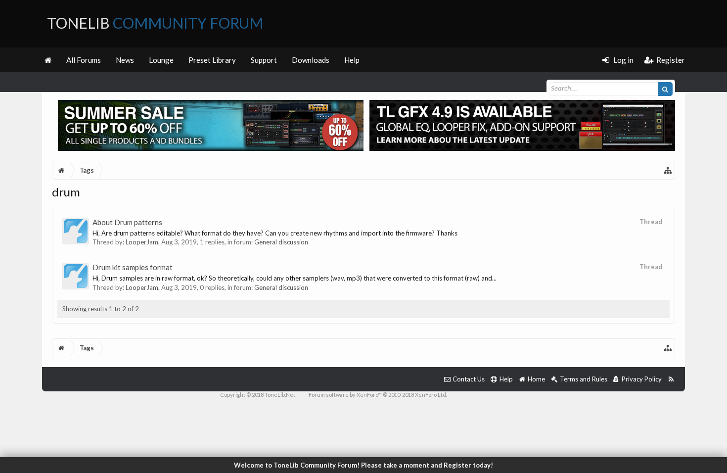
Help (352, 59)
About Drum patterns (127, 222)
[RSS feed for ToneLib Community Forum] (671, 379)
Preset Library (212, 59)
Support (264, 59)
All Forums (83, 59)
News (125, 59)
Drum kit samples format (132, 267)
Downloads (310, 59)
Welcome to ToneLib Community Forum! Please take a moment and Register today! (363, 465)
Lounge (161, 59)
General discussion (281, 242)
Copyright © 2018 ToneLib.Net (257, 394)
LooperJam (142, 242)
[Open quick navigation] (668, 170)
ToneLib (155, 23)
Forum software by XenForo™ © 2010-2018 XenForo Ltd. (378, 394)
